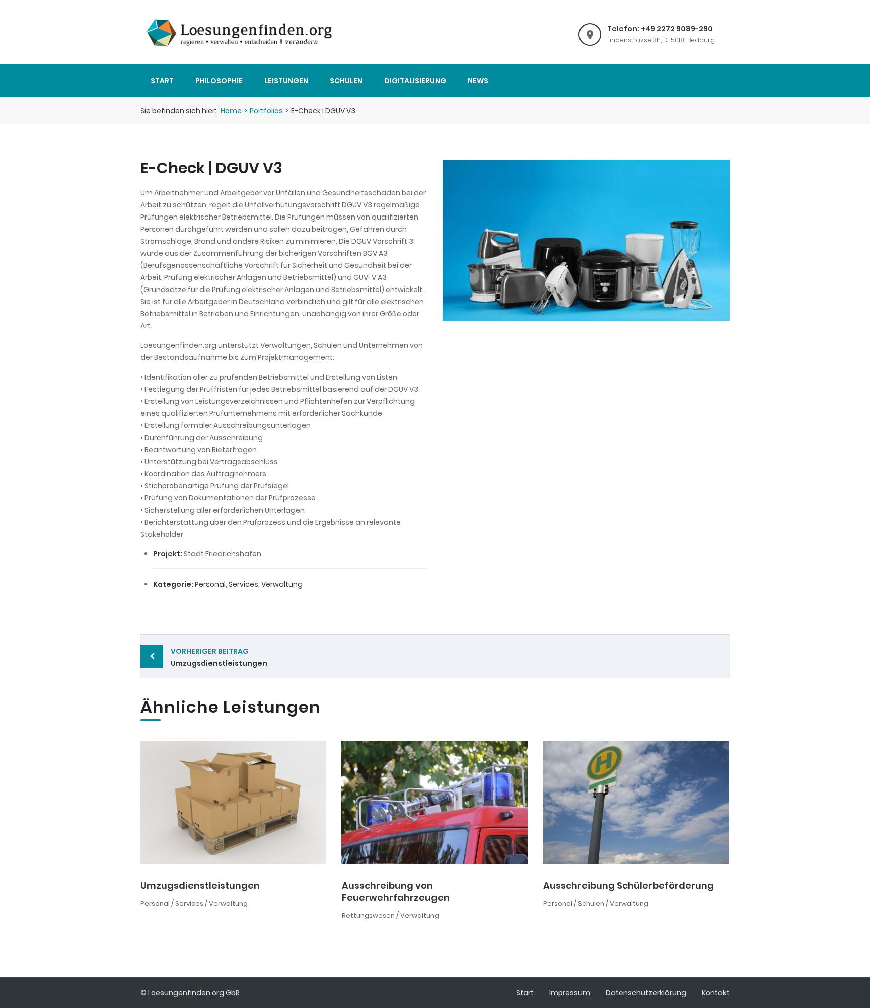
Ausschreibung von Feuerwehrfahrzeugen (396, 891)
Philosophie (219, 81)
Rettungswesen (368, 915)
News (478, 81)
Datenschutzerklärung (646, 993)
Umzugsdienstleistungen (219, 657)
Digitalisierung (415, 81)
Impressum (569, 993)
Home (231, 111)
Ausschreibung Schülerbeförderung (628, 885)
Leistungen (286, 81)
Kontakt (716, 993)
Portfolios (266, 111)
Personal (210, 584)
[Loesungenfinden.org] (241, 33)
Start (162, 81)
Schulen (346, 81)
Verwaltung (282, 584)
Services (243, 584)
